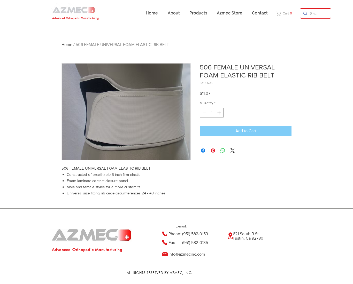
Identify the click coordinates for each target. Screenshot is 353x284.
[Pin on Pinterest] (213, 150)
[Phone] (164, 234)
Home (67, 44)
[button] (285, 13)
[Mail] (165, 254)
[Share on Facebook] (203, 150)
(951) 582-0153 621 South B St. (221, 234)
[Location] (230, 235)
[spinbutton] (211, 112)
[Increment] (219, 112)
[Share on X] (232, 150)
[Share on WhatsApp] (223, 150)
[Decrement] (204, 112)
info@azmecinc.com (186, 254)
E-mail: (181, 226)
